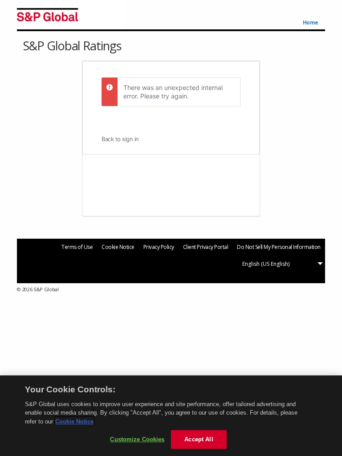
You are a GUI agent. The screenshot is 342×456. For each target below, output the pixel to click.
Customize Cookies (137, 439)
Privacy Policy (158, 247)
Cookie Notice (118, 247)
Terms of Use (77, 247)
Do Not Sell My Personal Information (279, 247)
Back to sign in (120, 138)
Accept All (198, 439)
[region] (171, 415)
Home (310, 23)
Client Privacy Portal (205, 247)
